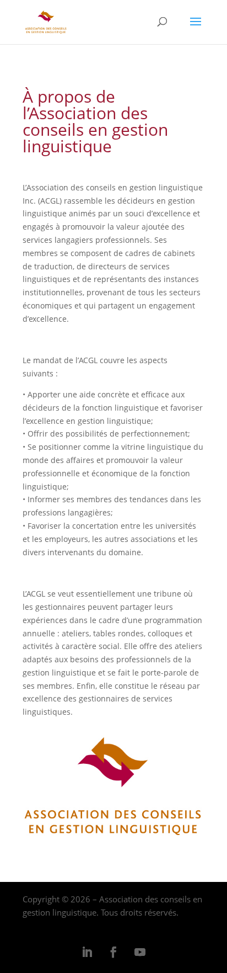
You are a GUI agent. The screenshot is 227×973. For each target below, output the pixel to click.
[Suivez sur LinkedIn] (87, 952)
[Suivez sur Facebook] (113, 952)
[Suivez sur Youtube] (140, 952)
